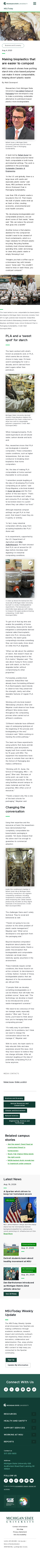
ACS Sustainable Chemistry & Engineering (17, 168)
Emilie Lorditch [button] (21, 1082)
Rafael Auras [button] (9, 1082)
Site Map (20, 1529)
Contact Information (20, 1526)
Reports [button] (9, 1442)
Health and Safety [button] (15, 1421)
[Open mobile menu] (34, 4)
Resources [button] (10, 1414)
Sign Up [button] (11, 1360)
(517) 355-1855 (13, 1541)
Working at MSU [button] (13, 1435)
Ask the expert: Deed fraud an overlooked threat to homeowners (20, 1147)
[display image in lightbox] (20, 122)
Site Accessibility (20, 1534)
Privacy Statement (20, 1532)
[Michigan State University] (16, 3)
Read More (8, 1234)
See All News (11, 1294)
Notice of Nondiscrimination (12, 1544)
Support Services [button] (14, 1428)
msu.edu (23, 1541)
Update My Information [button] (18, 1365)
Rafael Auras (23, 155)
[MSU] (16, 1407)
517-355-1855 (10, 1454)
